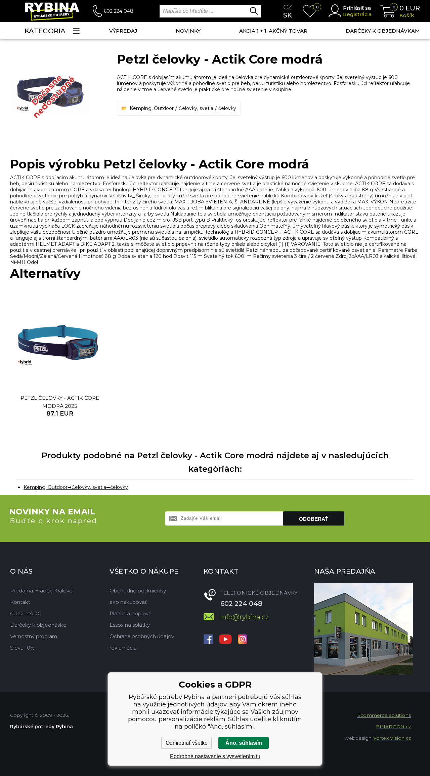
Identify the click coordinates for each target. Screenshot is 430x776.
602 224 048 (118, 11)
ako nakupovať (128, 602)
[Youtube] (225, 639)
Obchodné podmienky (138, 590)
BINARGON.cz (393, 727)
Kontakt (20, 602)
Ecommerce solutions (384, 715)
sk (287, 15)
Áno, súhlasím (243, 743)
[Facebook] (208, 639)
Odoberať (313, 519)
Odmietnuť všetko (187, 743)
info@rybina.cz (244, 617)
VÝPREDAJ (123, 31)
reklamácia (123, 648)
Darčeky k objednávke (38, 625)
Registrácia (357, 14)
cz (288, 7)
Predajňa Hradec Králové (41, 590)
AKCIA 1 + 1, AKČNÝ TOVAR (273, 31)
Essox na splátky (130, 625)
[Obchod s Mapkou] (363, 629)
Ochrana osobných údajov (142, 636)
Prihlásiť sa (357, 8)
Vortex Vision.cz (392, 738)
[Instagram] (242, 639)
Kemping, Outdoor (152, 108)
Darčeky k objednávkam (383, 31)
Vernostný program (33, 636)
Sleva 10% (22, 648)
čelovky (227, 108)
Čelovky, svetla (196, 108)
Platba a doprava (131, 613)
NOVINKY (188, 31)
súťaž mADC (25, 613)
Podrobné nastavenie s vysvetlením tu (215, 756)
